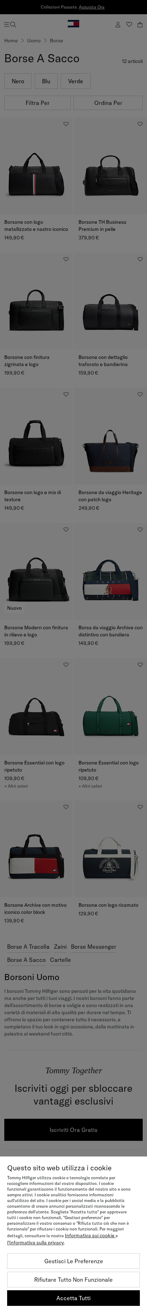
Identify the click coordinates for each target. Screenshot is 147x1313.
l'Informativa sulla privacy (35, 1242)
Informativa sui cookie (90, 1235)
